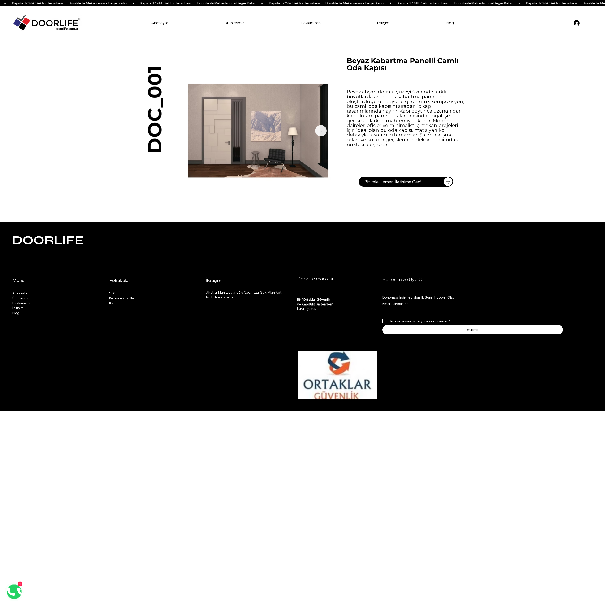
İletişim (18, 308)
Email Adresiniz (395, 304)
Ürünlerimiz (21, 298)
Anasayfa (19, 293)
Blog (15, 313)
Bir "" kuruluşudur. (315, 304)
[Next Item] (321, 130)
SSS (112, 293)
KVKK (113, 303)
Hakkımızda (21, 303)
